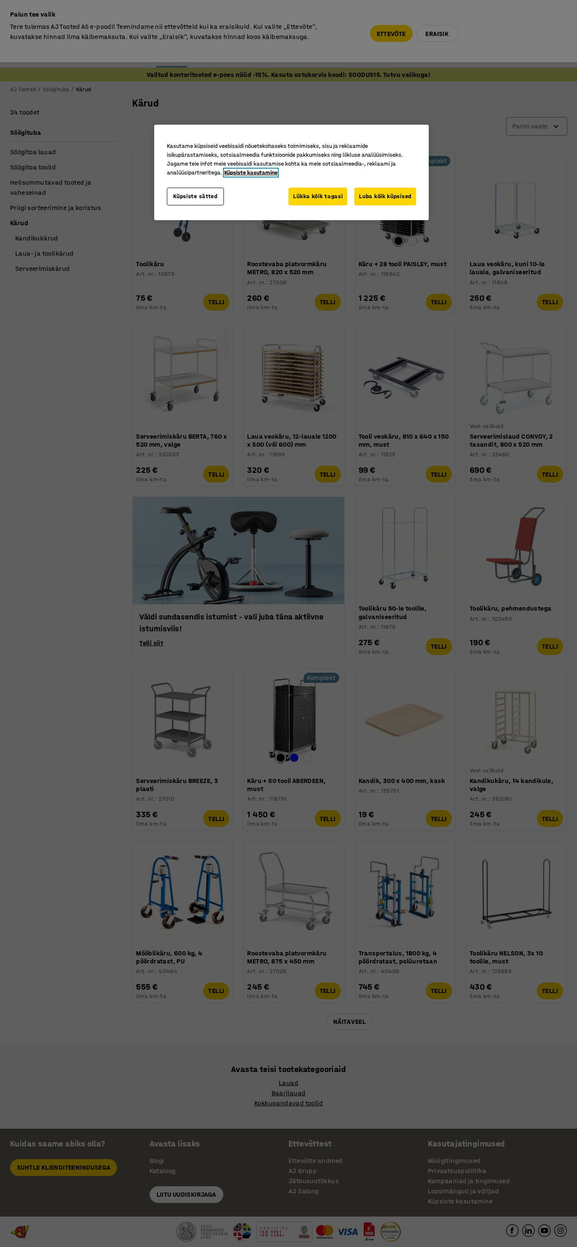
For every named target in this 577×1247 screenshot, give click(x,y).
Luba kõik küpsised (385, 196)
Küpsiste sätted (195, 196)
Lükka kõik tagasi (318, 196)
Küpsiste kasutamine (251, 172)
